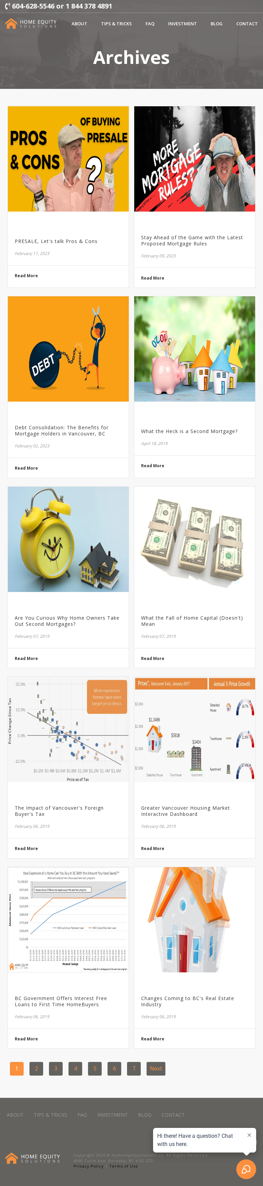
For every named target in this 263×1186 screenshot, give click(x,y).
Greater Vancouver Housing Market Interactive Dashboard (185, 811)
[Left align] (31, 23)
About (79, 24)
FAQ (150, 24)
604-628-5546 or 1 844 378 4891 (61, 6)
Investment (182, 24)
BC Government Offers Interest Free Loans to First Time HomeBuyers (61, 1001)
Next (156, 1068)
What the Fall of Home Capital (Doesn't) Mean (192, 621)
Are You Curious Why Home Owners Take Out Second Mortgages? (67, 621)
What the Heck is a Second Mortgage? (189, 431)
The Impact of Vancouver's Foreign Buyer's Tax (59, 811)
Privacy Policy (89, 1166)
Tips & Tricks (116, 24)
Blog (217, 24)
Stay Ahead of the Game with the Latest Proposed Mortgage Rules (192, 240)
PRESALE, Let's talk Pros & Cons (56, 241)
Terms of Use (123, 1166)
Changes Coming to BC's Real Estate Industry (187, 1001)
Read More (26, 276)
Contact (247, 24)
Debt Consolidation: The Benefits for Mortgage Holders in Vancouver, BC (62, 430)
